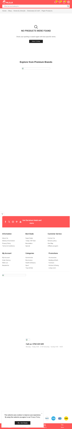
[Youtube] (20, 222)
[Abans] (36, 138)
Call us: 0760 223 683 (35, 344)
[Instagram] (13, 222)
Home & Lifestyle (19, 11)
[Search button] (68, 6)
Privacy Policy (35, 417)
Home (4, 11)
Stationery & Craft (33, 11)
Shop (10, 11)
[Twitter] (9, 222)
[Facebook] (5, 222)
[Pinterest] (17, 222)
